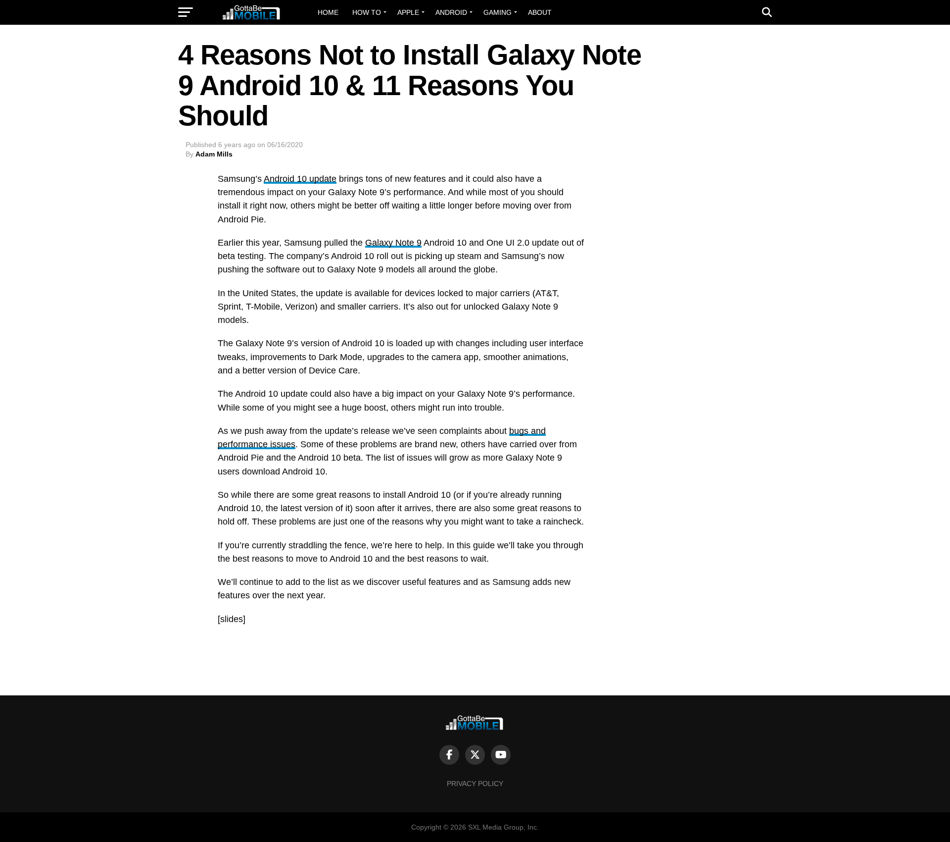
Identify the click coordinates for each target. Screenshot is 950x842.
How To (366, 12)
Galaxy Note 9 (393, 243)
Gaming (497, 12)
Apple (408, 12)
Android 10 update (300, 179)
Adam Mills (214, 154)
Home (328, 12)
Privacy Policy (475, 784)
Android (451, 12)
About (540, 12)
